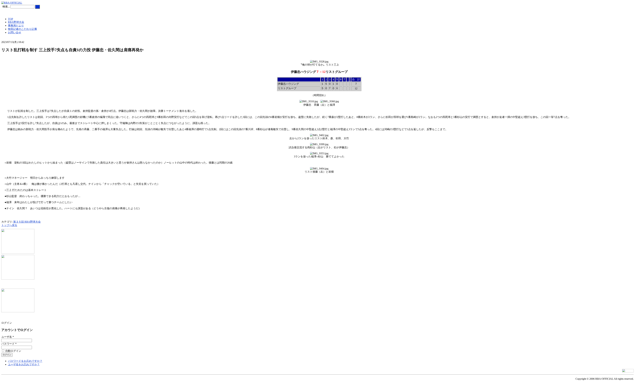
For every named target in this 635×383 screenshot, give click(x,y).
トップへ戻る (9, 225)
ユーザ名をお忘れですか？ (24, 364)
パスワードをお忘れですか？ (25, 361)
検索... (6, 6)
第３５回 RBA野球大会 (27, 221)
